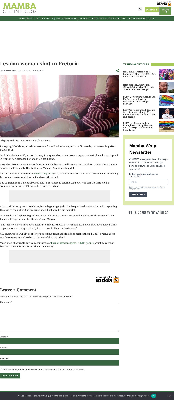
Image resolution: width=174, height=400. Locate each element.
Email (3, 347)
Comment (6, 302)
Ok (153, 396)
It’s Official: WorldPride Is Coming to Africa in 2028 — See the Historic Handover (139, 74)
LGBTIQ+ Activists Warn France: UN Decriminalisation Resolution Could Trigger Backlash (140, 100)
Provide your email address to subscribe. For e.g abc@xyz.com (147, 188)
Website (4, 358)
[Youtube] (144, 212)
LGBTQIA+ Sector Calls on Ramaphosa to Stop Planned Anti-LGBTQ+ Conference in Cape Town (138, 126)
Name (4, 337)
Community (85, 19)
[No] (169, 396)
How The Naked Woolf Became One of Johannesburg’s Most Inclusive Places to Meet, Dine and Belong (139, 113)
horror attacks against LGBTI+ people (72, 242)
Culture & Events (44, 19)
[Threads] (148, 212)
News (30, 19)
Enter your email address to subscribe (143, 175)
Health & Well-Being (66, 19)
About (124, 19)
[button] (140, 9)
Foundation (138, 19)
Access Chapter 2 (43, 173)
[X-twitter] (135, 212)
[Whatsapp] (166, 212)
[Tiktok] (157, 212)
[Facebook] (130, 212)
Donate (151, 19)
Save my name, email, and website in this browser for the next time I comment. (43, 369)
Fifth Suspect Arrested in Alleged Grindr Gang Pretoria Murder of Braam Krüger (138, 87)
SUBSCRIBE (138, 194)
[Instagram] (139, 212)
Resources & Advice (105, 19)
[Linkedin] (162, 212)
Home (22, 19)
